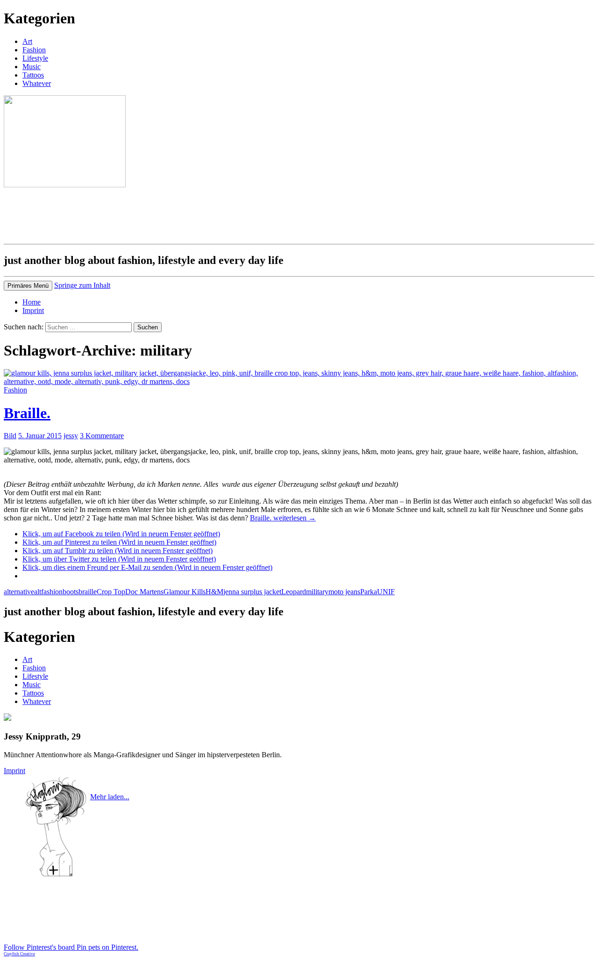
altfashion (48, 592)
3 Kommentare (102, 436)
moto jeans (344, 592)
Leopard (293, 592)
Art (27, 41)
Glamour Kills (185, 592)
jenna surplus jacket (252, 592)
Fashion (34, 50)
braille (87, 592)
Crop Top (111, 592)
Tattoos (33, 75)
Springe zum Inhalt (82, 285)
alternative (19, 592)
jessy (71, 436)
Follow (107, 805)
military (317, 592)
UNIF (386, 592)
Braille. (27, 413)
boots (70, 592)
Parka (368, 592)
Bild (10, 436)
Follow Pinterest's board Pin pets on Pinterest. (71, 947)
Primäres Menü (28, 285)
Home (31, 302)
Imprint (33, 310)
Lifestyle (35, 58)
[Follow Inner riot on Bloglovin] (55, 875)
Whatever (36, 83)
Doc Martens (144, 592)
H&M (214, 592)
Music (31, 67)
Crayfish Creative (19, 954)
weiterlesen (283, 518)
